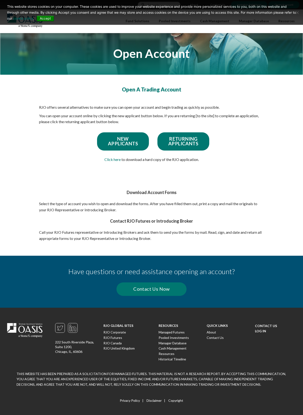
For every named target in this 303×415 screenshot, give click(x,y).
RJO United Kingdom (119, 348)
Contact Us (215, 338)
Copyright (175, 400)
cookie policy (23, 18)
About (211, 332)
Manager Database (173, 343)
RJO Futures (112, 338)
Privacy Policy (130, 400)
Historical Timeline (172, 359)
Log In (260, 331)
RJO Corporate (114, 332)
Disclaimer (154, 400)
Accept (45, 18)
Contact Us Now (151, 289)
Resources (166, 354)
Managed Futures (172, 332)
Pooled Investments (174, 338)
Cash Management (173, 348)
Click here (112, 159)
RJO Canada (112, 343)
